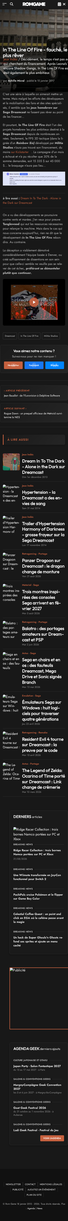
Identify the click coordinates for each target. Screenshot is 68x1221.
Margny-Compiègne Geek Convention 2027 (37, 1087)
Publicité (17, 1189)
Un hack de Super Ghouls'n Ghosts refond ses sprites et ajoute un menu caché (38, 941)
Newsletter (13, 1184)
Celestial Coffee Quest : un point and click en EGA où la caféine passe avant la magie (38, 918)
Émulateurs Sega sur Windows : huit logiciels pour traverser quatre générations (41, 710)
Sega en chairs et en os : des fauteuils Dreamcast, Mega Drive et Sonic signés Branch (42, 671)
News (39, 1208)
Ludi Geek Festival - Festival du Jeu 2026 (35, 1132)
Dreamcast (10, 336)
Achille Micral (16, 81)
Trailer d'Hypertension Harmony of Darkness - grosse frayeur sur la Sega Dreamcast (43, 532)
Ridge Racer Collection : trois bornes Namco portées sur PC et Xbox (37, 852)
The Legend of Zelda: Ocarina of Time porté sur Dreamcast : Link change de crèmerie (43, 779)
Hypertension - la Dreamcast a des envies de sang (42, 497)
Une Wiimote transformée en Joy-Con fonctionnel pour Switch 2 (37, 877)
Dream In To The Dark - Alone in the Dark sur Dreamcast (32, 200)
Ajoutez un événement (42, 1189)
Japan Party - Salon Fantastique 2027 (37, 1066)
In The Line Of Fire (29, 336)
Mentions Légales (51, 1184)
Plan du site (34, 1194)
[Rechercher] (11, 4)
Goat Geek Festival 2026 (29, 1108)
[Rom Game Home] (34, 4)
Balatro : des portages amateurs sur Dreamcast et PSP (43, 634)
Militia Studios (51, 336)
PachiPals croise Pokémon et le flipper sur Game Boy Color (38, 897)
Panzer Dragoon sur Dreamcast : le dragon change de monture (43, 566)
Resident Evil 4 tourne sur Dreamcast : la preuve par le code (42, 744)
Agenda (31, 1208)
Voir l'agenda (52, 1138)
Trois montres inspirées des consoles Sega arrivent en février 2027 (41, 600)
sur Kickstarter (20, 152)
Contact (30, 1184)
